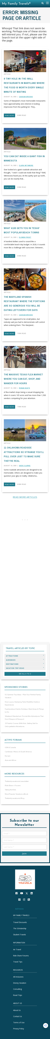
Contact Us (17, 1016)
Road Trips (17, 995)
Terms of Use (18, 1022)
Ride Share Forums (21, 956)
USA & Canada (10, 747)
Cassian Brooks (26, 97)
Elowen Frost (25, 237)
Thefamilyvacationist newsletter (17, 781)
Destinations (12, 664)
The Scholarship (19, 928)
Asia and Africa (10, 760)
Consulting (17, 989)
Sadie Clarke (25, 466)
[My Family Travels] (25, 879)
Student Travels (19, 934)
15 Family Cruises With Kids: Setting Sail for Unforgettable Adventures (21, 724)
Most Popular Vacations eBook (16, 794)
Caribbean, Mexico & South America (18, 752)
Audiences (11, 660)
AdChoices (19, 909)
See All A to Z (25, 674)
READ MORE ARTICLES (25, 497)
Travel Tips (17, 962)
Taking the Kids (10, 790)
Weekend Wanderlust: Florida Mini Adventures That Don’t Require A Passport (24, 717)
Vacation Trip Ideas (15, 668)
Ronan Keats (24, 388)
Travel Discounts (20, 922)
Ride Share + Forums (13, 785)
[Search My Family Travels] (43, 4)
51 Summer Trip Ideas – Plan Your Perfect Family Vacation (23, 696)
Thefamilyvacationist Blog (14, 798)
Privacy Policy (18, 1028)
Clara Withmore (26, 166)
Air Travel (17, 949)
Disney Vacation (19, 983)
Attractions (12, 656)
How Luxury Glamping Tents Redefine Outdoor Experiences (22, 703)
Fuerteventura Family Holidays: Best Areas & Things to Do (24, 710)
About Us (17, 1010)
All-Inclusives (18, 977)
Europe (7, 756)
